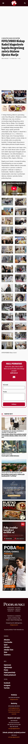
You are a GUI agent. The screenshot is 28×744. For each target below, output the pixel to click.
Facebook (7, 683)
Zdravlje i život (8, 650)
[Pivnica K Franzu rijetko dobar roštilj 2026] (14, 520)
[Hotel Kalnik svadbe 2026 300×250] (14, 499)
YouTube (7, 688)
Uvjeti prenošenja (9, 672)
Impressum (7, 665)
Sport (5, 645)
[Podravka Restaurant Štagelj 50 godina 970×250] (14, 111)
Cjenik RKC (14, 714)
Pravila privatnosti (10, 675)
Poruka (5, 392)
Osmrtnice (7, 655)
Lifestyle (7, 647)
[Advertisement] (14, 22)
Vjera (5, 652)
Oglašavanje (8, 667)
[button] (3, 3)
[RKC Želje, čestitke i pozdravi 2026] (14, 540)
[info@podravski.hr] (14, 377)
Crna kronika (8, 642)
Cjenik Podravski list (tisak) (14, 710)
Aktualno (7, 640)
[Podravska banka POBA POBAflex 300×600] (14, 590)
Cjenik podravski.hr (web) (14, 712)
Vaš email (5, 385)
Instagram (7, 685)
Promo (6, 670)
